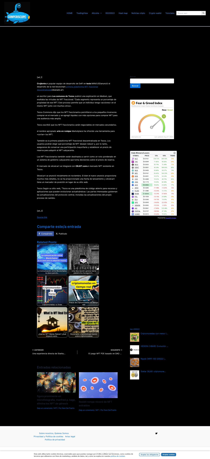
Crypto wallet (155, 13)
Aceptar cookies (169, 454)
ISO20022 (110, 13)
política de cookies (118, 456)
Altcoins (95, 13)
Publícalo (63, 233)
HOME (70, 13)
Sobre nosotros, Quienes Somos (54, 433)
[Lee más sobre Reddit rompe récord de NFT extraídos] (98, 385)
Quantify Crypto (171, 218)
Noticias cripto (138, 13)
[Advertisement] (105, 45)
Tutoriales (169, 13)
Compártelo (46, 233)
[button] (100, 13)
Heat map (123, 13)
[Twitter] (156, 433)
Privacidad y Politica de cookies (48, 436)
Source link (42, 217)
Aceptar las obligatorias (149, 454)
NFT (55, 408)
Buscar (133, 77)
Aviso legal (70, 436)
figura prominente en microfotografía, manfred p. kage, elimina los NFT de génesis (56, 400)
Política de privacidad (55, 439)
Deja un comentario (44, 408)
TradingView (82, 13)
